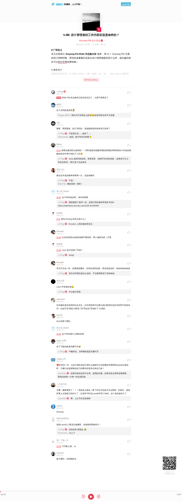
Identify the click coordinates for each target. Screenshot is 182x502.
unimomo (60, 299)
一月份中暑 (61, 384)
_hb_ (58, 122)
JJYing (59, 91)
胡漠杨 (59, 213)
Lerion (59, 406)
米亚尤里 (60, 280)
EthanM (60, 231)
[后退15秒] (83, 497)
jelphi (58, 104)
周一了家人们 (62, 440)
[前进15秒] (98, 497)
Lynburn (60, 453)
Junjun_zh (61, 359)
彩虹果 (59, 315)
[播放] (91, 497)
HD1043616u (62, 418)
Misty (59, 144)
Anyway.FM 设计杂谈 (89, 40)
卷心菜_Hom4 (62, 191)
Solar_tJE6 (61, 340)
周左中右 (60, 169)
